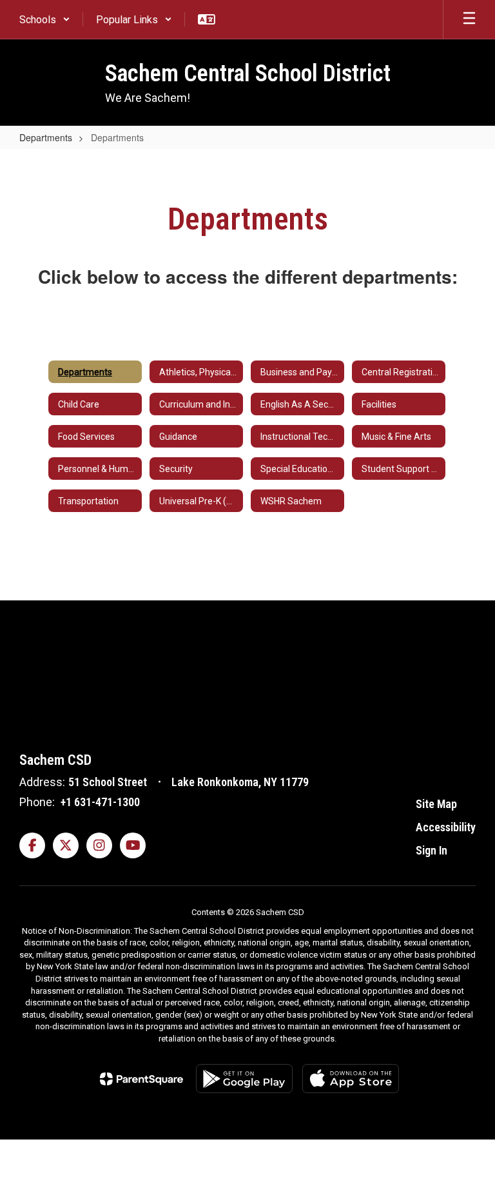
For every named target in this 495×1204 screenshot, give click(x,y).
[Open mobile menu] (469, 19)
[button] (44, 19)
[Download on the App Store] (350, 1078)
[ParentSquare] (141, 1079)
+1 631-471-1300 (100, 802)
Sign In (431, 850)
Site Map (436, 804)
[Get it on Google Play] (244, 1078)
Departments (45, 137)
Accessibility (446, 827)
